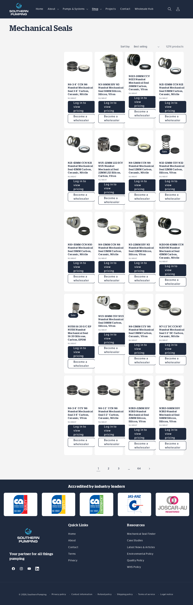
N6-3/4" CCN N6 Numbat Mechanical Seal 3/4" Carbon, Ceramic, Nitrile (80, 89)
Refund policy (105, 594)
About (72, 540)
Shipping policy (125, 594)
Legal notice (166, 594)
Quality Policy (135, 560)
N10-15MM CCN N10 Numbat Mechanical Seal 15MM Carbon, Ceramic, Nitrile (80, 249)
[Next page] (149, 468)
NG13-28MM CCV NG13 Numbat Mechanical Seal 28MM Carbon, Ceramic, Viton (139, 82)
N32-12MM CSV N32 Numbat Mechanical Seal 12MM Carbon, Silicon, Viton (172, 168)
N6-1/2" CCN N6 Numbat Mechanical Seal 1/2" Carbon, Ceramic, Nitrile (111, 413)
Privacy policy (59, 594)
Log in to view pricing (80, 106)
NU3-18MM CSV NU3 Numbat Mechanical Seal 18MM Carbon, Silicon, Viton (111, 321)
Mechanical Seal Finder (141, 534)
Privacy (72, 560)
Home (72, 534)
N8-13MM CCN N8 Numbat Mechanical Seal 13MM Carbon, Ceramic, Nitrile (111, 249)
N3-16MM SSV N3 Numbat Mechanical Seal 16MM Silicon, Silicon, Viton (111, 89)
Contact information (81, 594)
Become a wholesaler (81, 118)
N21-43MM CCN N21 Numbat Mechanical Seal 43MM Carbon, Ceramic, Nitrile (80, 168)
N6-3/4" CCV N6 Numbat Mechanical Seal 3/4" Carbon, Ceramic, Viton (80, 413)
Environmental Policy (140, 554)
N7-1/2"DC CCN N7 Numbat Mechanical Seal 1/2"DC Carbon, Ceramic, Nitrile (172, 331)
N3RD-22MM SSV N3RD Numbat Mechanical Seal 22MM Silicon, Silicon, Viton (139, 414)
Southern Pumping (37, 595)
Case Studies (135, 540)
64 (139, 468)
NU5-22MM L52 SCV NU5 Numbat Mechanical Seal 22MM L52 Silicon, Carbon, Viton (110, 169)
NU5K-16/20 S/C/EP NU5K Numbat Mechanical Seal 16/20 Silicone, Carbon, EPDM (79, 333)
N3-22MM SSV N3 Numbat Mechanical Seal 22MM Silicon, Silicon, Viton (141, 249)
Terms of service (146, 594)
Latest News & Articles (141, 547)
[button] (53, 9)
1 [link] (98, 468)
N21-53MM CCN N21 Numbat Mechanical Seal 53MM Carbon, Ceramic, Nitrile (172, 89)
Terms (72, 554)
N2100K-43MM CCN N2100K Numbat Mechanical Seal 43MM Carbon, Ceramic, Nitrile (171, 251)
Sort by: (125, 46)
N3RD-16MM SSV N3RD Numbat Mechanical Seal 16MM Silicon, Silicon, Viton (169, 414)
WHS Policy (134, 567)
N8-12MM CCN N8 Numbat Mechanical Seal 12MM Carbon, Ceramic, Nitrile (141, 168)
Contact (73, 547)
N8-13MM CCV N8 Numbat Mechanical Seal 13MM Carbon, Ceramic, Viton (141, 331)
